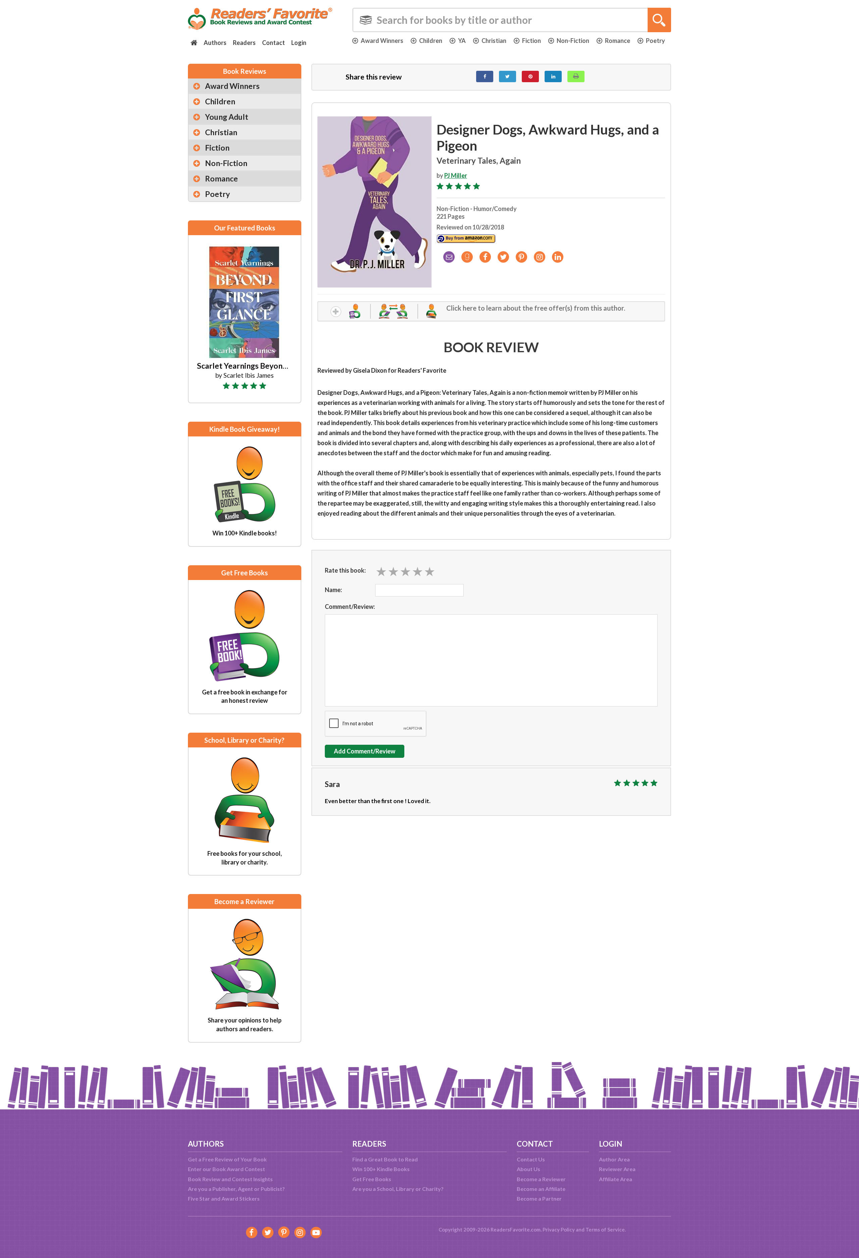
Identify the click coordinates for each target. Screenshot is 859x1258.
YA (462, 40)
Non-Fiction (573, 40)
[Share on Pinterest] (530, 76)
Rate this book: (345, 570)
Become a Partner (539, 1198)
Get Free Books (371, 1179)
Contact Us (531, 1159)
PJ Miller (455, 175)
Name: (333, 589)
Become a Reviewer (541, 1179)
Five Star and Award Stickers (224, 1198)
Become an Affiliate (541, 1189)
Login (298, 42)
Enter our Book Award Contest (226, 1169)
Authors (215, 42)
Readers (244, 42)
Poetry (655, 40)
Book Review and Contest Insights (230, 1179)
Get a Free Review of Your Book (227, 1159)
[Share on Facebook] (484, 76)
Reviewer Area (617, 1169)
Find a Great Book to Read (385, 1159)
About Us (528, 1169)
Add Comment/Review (364, 751)
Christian (494, 40)
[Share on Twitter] (507, 76)
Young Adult (226, 116)
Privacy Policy (559, 1229)
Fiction (531, 40)
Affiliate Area (615, 1179)
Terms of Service (605, 1229)
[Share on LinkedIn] (553, 76)
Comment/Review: (350, 606)
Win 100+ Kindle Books (381, 1169)
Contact (273, 42)
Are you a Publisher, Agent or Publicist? (236, 1189)
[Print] (576, 76)
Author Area (614, 1159)
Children (430, 40)
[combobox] (511, 20)
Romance (617, 40)
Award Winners (382, 40)
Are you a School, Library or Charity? (398, 1189)
